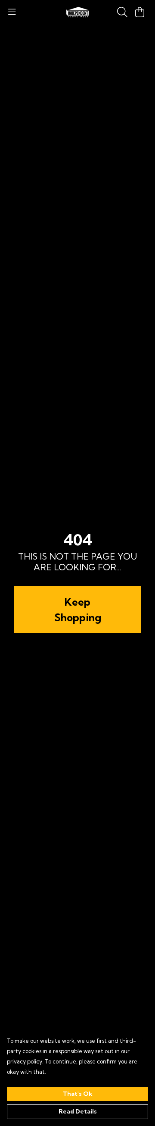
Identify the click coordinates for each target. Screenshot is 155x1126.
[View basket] (139, 12)
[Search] (122, 12)
